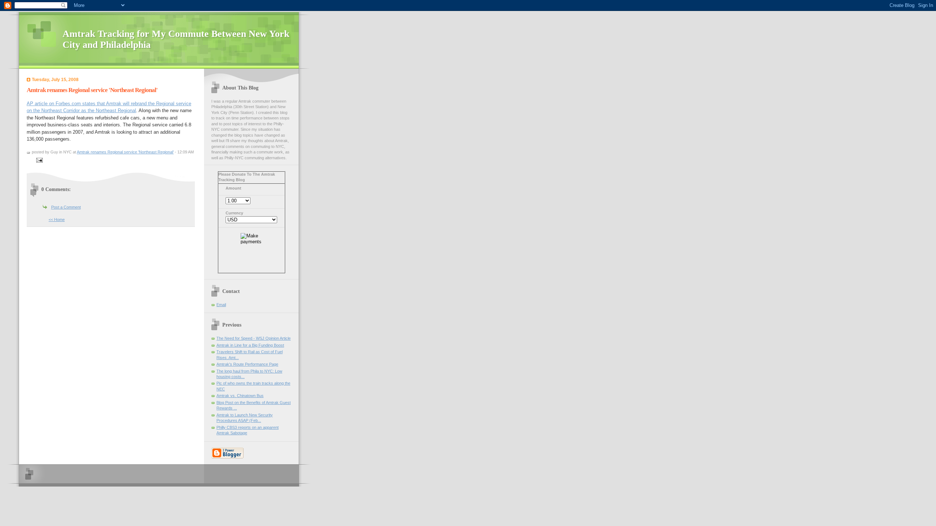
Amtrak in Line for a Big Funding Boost (250, 345)
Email (221, 304)
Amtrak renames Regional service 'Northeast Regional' (125, 152)
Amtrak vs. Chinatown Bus (240, 395)
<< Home (57, 219)
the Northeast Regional (112, 110)
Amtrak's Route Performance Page (247, 364)
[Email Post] (38, 161)
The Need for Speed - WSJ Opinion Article (253, 338)
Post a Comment (66, 207)
